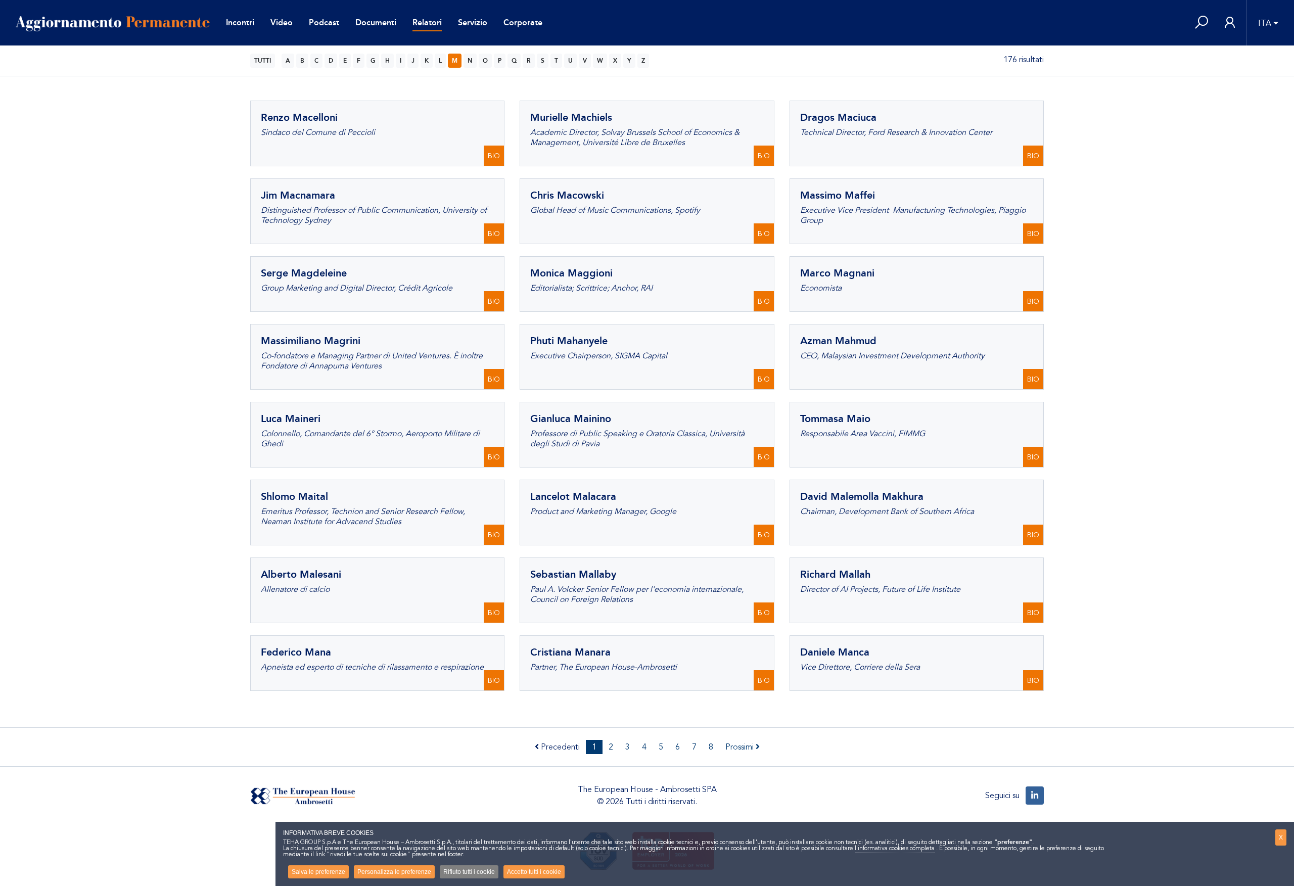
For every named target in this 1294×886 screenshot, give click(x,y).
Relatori (427, 22)
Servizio (472, 22)
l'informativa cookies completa (895, 848)
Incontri (240, 22)
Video (281, 22)
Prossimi (740, 747)
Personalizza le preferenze (394, 871)
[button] (1201, 23)
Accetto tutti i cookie (534, 871)
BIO (494, 156)
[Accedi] (1230, 23)
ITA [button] (1264, 23)
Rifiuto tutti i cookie (469, 871)
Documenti (375, 22)
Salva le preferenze (318, 871)
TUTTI (262, 60)
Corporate (522, 22)
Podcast (324, 22)
